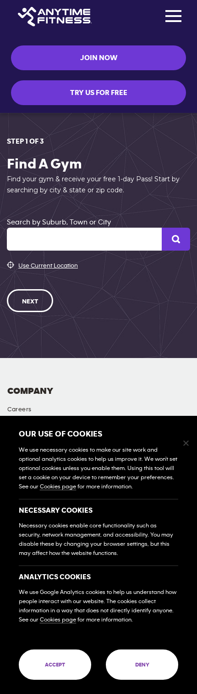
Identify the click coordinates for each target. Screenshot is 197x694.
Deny (142, 664)
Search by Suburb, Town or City (59, 222)
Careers (19, 409)
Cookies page (58, 487)
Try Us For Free (98, 92)
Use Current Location (48, 266)
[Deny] (185, 443)
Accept (55, 664)
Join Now (98, 58)
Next (30, 301)
